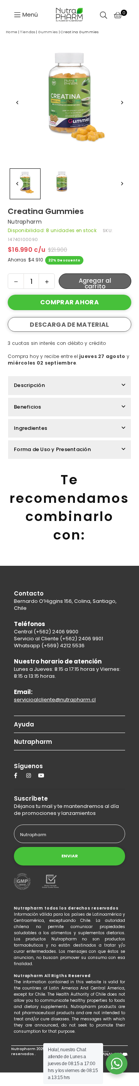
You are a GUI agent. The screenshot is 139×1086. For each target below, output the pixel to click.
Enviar (69, 856)
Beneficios (27, 407)
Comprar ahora (69, 302)
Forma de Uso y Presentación (52, 449)
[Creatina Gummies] (25, 184)
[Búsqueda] (103, 14)
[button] (117, 14)
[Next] (121, 103)
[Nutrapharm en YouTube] (41, 775)
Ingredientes (30, 428)
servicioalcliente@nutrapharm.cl (55, 699)
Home (11, 32)
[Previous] (17, 103)
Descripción (29, 385)
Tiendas (27, 32)
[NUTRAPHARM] (69, 15)
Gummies (48, 32)
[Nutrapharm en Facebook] (18, 775)
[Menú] (25, 14)
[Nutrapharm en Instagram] (30, 775)
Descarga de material (69, 324)
